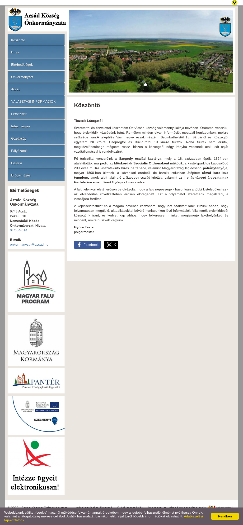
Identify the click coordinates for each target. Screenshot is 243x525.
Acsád (15, 89)
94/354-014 (18, 230)
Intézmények (20, 126)
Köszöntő (18, 40)
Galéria (16, 163)
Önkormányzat (22, 77)
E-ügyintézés (21, 175)
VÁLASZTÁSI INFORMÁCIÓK (33, 101)
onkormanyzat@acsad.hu (29, 244)
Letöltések (19, 114)
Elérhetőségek (22, 64)
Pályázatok (19, 151)
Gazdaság (19, 138)
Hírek (15, 52)
